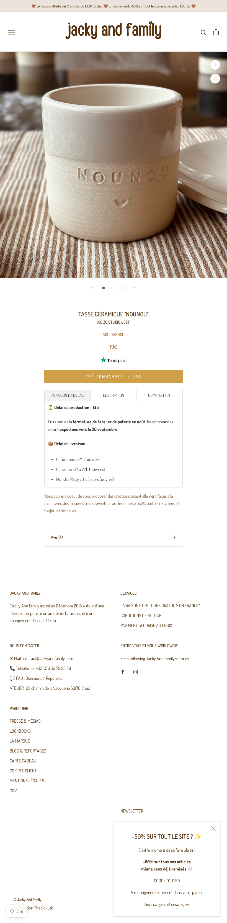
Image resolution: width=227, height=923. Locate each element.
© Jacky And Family (28, 899)
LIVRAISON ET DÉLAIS (67, 395)
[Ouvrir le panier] (216, 32)
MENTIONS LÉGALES (27, 780)
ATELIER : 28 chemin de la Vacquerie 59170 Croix (50, 688)
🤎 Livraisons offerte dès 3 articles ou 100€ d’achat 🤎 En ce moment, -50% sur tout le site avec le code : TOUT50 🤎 (113, 6)
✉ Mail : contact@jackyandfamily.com (41, 658)
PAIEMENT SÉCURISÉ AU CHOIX (146, 625)
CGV (13, 790)
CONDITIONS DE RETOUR (140, 615)
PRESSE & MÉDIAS (25, 721)
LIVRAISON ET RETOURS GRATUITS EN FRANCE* (160, 605)
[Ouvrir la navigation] (11, 32)
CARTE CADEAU (23, 761)
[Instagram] (135, 671)
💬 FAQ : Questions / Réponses (36, 678)
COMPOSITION (159, 395)
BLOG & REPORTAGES (28, 751)
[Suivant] (134, 287)
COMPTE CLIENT (23, 770)
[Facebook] (122, 671)
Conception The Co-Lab (33, 908)
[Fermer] (213, 828)
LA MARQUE (20, 741)
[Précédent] (93, 287)
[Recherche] (204, 32)
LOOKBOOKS (20, 731)
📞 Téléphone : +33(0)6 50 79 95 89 (40, 668)
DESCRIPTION (113, 395)
